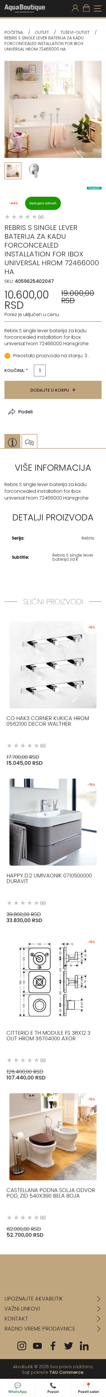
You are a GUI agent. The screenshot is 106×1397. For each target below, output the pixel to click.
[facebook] (53, 1345)
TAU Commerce (66, 1372)
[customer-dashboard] (75, 8)
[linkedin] (84, 1345)
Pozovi (53, 1388)
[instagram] (21, 1345)
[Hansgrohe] (94, 188)
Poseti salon (88, 1388)
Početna (13, 32)
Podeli (25, 411)
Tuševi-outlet (75, 32)
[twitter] (68, 1345)
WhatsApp (17, 1388)
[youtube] (37, 1345)
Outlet (42, 32)
